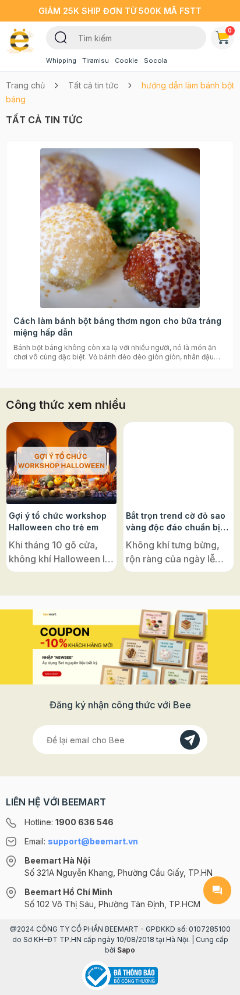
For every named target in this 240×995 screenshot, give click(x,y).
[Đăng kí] (190, 739)
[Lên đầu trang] (217, 981)
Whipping (61, 60)
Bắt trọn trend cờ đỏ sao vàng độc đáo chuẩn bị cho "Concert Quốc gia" (175, 522)
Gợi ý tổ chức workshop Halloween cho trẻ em (58, 521)
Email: (81, 841)
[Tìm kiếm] (61, 37)
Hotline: (69, 822)
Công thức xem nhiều (66, 405)
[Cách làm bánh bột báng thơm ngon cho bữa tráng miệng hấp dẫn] (120, 228)
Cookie (126, 60)
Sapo (126, 950)
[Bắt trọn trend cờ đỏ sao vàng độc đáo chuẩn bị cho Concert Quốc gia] (178, 463)
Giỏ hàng (230, 30)
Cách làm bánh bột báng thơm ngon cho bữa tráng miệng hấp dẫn (117, 326)
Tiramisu (95, 60)
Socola (155, 60)
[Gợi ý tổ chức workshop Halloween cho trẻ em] (61, 463)
